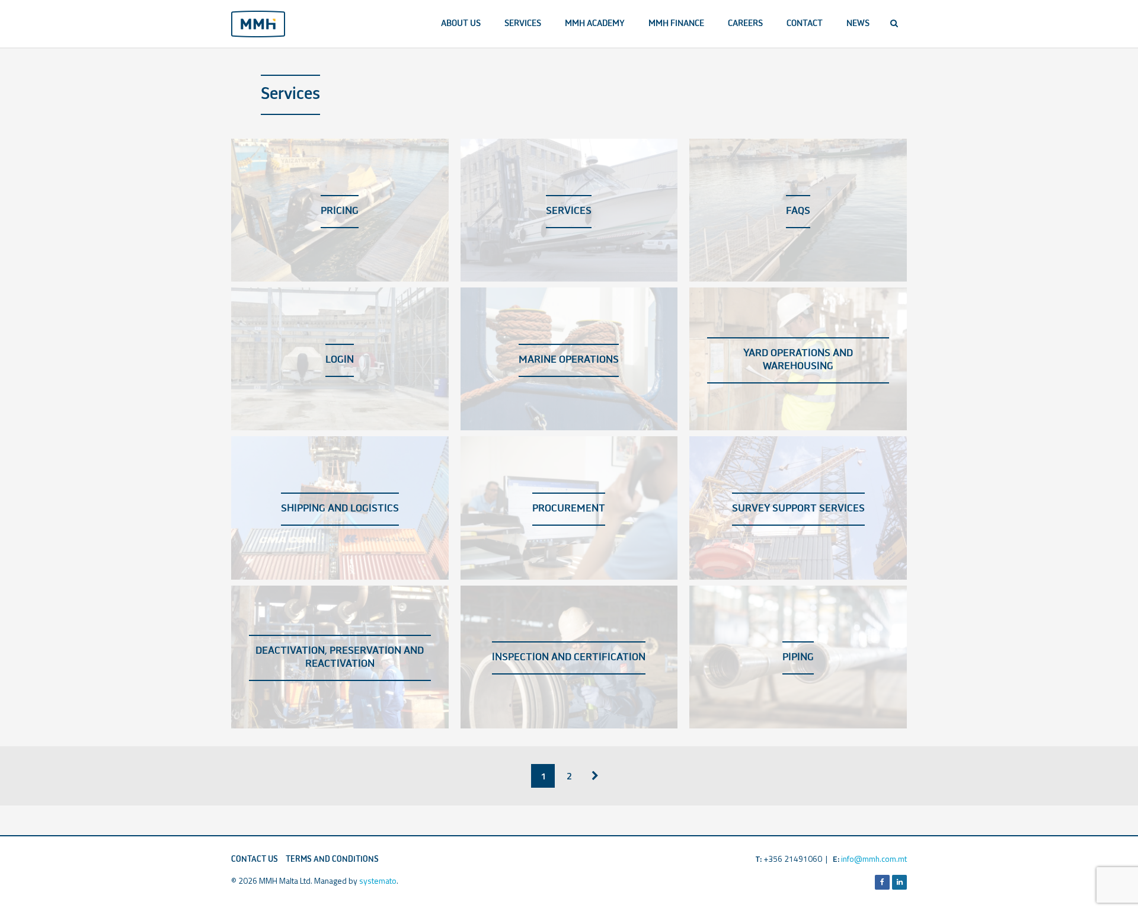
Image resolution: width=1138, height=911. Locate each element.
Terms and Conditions (332, 859)
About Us (461, 23)
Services (522, 23)
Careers (745, 23)
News (858, 23)
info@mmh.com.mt (874, 858)
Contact (805, 23)
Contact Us (254, 859)
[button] (894, 23)
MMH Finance (676, 23)
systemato (378, 880)
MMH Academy (595, 23)
